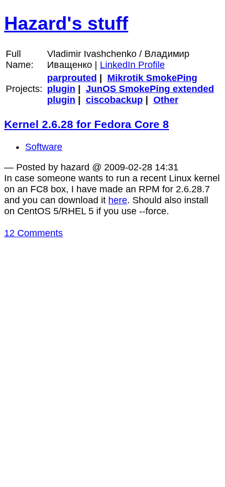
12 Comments (33, 233)
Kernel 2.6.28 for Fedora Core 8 (86, 124)
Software (43, 147)
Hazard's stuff (66, 23)
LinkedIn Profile (132, 65)
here (117, 200)
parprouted (72, 78)
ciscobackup (114, 100)
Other (165, 100)
